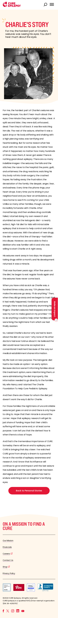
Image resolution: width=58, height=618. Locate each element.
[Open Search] (46, 5)
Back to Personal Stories (29, 490)
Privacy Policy (9, 573)
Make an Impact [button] (54, 309)
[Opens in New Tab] (7, 590)
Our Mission (8, 540)
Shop (5, 566)
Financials (7, 547)
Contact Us (8, 560)
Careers (6, 553)
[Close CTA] (56, 320)
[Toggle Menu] (52, 4)
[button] (12, 6)
